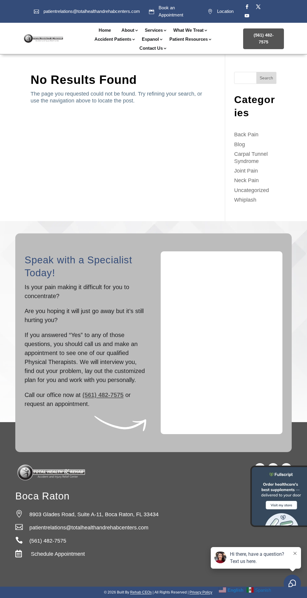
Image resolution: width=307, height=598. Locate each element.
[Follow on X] (258, 6)
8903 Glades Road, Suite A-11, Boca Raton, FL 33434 (94, 514)
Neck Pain (246, 180)
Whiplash (245, 200)
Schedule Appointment (57, 554)
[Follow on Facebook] (247, 6)
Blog (239, 144)
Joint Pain (246, 171)
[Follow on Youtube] (247, 15)
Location (225, 11)
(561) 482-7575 (264, 39)
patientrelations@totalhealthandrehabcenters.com (91, 11)
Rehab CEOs (141, 592)
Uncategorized (251, 190)
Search (266, 77)
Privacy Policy (200, 592)
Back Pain (246, 135)
